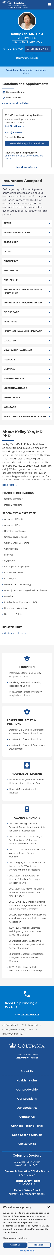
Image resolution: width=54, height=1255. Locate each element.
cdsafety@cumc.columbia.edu (27, 1194)
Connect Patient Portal (27, 1126)
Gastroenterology (13, 633)
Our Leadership (27, 1090)
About (25, 74)
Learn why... (35, 41)
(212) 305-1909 (15, 48)
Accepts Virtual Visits (17, 103)
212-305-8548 (27, 1184)
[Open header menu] (49, 4)
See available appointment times (27, 143)
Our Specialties (27, 1108)
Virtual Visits (27, 1144)
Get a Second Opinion (27, 1135)
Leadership (26, 70)
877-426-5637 (27, 1175)
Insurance (40, 70)
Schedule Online (39, 49)
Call (27, 1014)
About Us (27, 1071)
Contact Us (27, 1117)
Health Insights (27, 1081)
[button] (27, 167)
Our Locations (27, 1099)
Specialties (12, 70)
